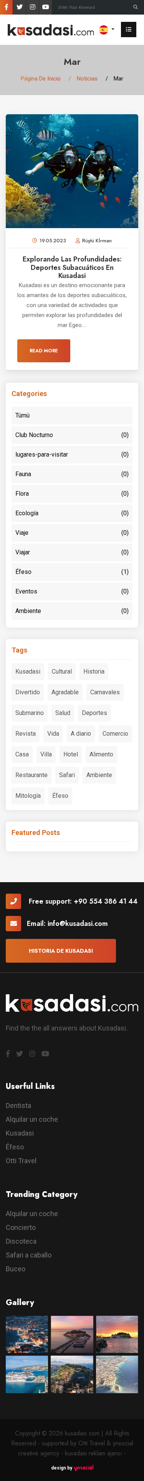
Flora (72, 493)
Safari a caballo (28, 1255)
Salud (62, 713)
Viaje (72, 532)
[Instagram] (32, 7)
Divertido (27, 692)
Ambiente (72, 611)
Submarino (29, 713)
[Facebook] (6, 7)
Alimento (101, 754)
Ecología (72, 513)
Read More (44, 350)
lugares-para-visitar (72, 454)
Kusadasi (27, 671)
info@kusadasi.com (78, 924)
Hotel (70, 754)
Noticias (87, 78)
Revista (25, 733)
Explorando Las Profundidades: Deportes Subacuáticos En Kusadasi (72, 267)
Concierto (21, 1227)
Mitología (28, 795)
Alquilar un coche (32, 1119)
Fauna (72, 474)
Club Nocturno (72, 435)
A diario (81, 733)
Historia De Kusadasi (61, 951)
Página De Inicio (41, 78)
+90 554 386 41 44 (105, 901)
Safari (67, 775)
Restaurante (31, 775)
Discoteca (21, 1241)
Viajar (72, 552)
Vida (53, 733)
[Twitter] (19, 7)
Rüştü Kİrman (97, 240)
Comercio (115, 733)
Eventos (72, 591)
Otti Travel (21, 1161)
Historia (93, 671)
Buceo (15, 1269)
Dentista (18, 1105)
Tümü (22, 415)
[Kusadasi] (51, 29)
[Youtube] (45, 7)
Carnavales (105, 692)
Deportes (94, 713)
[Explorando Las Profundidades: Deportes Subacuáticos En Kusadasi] (72, 170)
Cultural (62, 671)
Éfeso (72, 571)
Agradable (65, 692)
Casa (22, 754)
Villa (46, 754)
